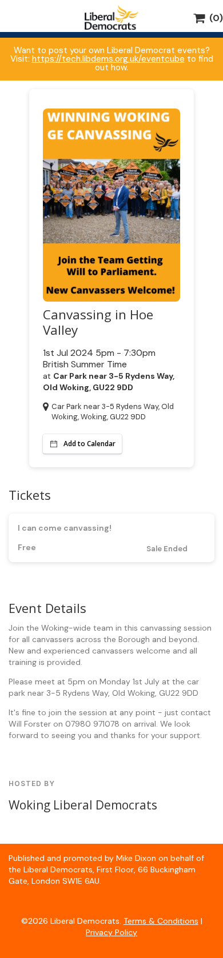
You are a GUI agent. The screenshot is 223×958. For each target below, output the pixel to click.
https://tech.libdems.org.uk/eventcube (108, 59)
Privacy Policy (111, 932)
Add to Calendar (89, 443)
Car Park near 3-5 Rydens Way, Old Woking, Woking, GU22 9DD (112, 412)
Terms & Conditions (161, 921)
